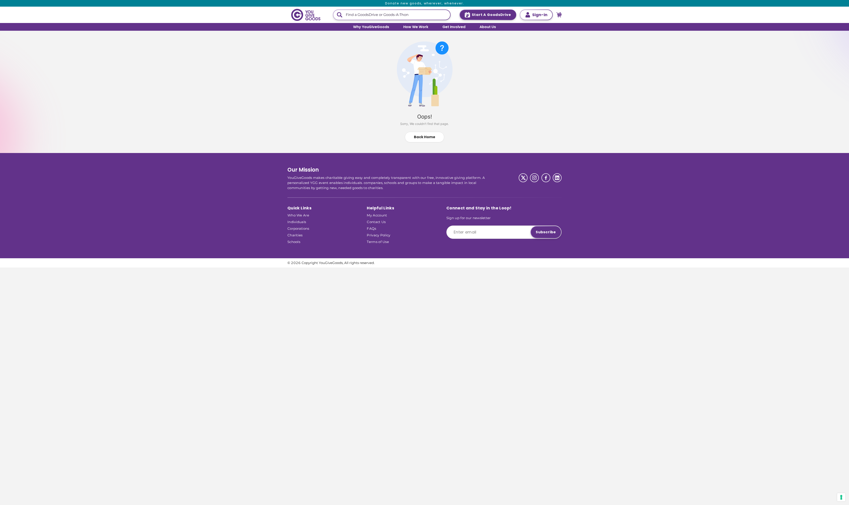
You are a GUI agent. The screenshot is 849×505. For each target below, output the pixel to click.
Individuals (296, 222)
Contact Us (376, 222)
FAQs (371, 228)
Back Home (424, 137)
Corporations (298, 228)
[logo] (305, 15)
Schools (293, 241)
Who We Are (298, 215)
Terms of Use (378, 241)
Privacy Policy (378, 235)
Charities (295, 235)
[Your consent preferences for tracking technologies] (841, 497)
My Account (377, 215)
